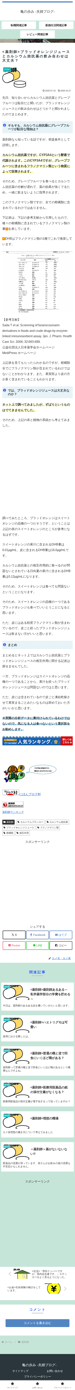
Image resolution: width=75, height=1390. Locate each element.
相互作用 (24, 833)
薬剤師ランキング (13, 812)
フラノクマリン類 (49, 827)
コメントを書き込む (37, 1323)
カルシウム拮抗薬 (58, 822)
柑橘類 (9, 833)
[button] (60, 945)
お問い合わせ (55, 1370)
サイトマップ (20, 1370)
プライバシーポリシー (37, 1376)
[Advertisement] (37, 472)
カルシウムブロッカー (31, 822)
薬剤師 (10, 822)
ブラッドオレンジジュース (20, 827)
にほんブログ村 (30, 794)
